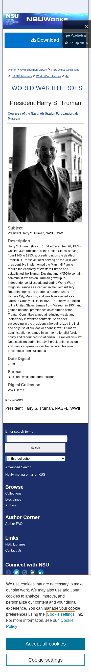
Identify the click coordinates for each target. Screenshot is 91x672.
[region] (45, 623)
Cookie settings (61, 614)
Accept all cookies (46, 644)
